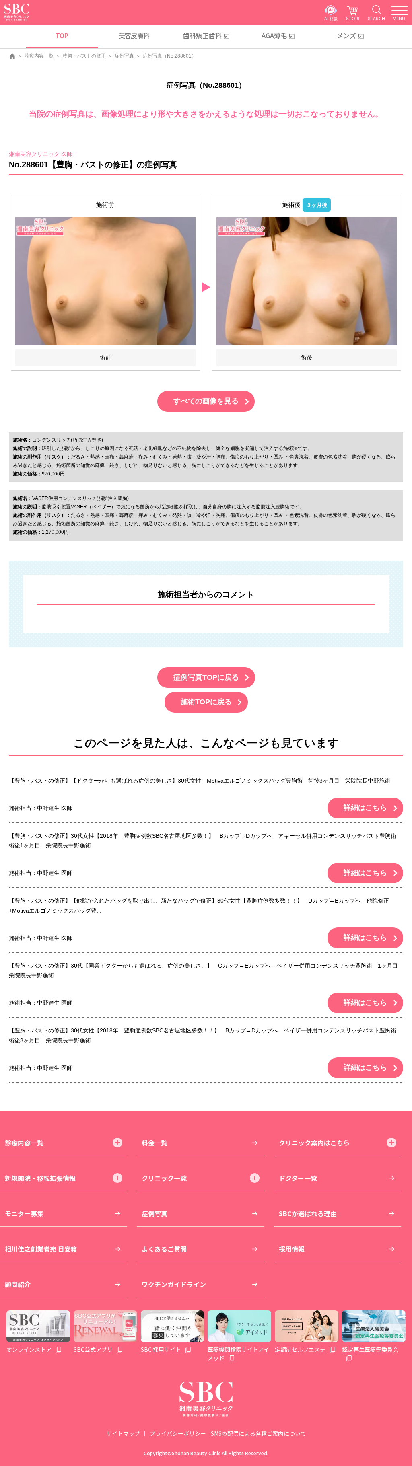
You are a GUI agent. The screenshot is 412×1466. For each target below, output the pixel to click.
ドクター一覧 (298, 1178)
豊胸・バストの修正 (84, 56)
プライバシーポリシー (178, 1433)
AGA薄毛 (274, 35)
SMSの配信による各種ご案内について (258, 1433)
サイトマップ (123, 1433)
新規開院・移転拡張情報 (40, 1178)
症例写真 (124, 56)
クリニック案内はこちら (314, 1142)
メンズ (346, 35)
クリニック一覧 (164, 1178)
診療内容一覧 (39, 56)
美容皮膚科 (134, 35)
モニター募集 (24, 1213)
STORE (353, 18)
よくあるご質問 (164, 1249)
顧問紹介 (18, 1284)
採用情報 (292, 1249)
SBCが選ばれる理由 (308, 1213)
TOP (62, 35)
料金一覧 (154, 1142)
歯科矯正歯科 (202, 35)
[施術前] (105, 281)
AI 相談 (331, 18)
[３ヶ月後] (306, 281)
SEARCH (376, 18)
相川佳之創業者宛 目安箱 (41, 1249)
